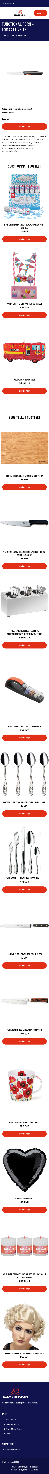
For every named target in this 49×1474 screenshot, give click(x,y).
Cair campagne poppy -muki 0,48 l (24, 1122)
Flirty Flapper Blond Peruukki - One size (24, 1353)
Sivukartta (34, 1470)
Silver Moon (11, 1419)
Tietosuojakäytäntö (19, 1470)
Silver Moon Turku (14, 1429)
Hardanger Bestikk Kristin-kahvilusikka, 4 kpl (24, 802)
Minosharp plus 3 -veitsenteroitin (24, 726)
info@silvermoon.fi (9, 3)
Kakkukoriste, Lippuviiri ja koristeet (24, 303)
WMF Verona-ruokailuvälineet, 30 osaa (24, 878)
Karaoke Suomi (12, 1424)
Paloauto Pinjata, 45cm (24, 379)
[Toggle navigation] (5, 13)
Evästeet (33, 1467)
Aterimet (22, 35)
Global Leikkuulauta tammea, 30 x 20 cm (24, 475)
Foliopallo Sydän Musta (24, 1198)
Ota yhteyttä (23, 1467)
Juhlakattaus (9, 35)
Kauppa (40, 13)
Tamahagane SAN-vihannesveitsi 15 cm (24, 1030)
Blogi (8, 1433)
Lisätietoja (24, 126)
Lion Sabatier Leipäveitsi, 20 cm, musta (24, 954)
